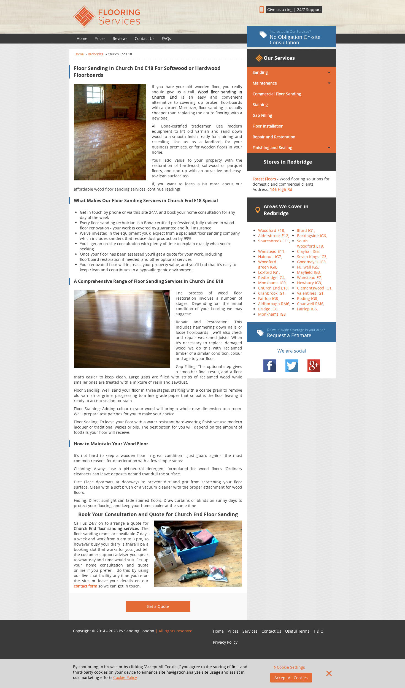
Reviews (120, 38)
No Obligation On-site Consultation (295, 37)
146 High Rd (281, 189)
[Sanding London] (158, 17)
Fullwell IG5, (308, 267)
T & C (318, 631)
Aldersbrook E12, (273, 235)
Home (82, 38)
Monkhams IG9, (272, 282)
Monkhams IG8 (272, 314)
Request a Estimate (296, 332)
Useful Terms (297, 631)
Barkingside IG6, (312, 235)
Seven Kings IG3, (312, 256)
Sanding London (139, 630)
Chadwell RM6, (310, 303)
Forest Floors (265, 179)
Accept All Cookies (291, 677)
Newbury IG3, (309, 282)
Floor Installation (268, 126)
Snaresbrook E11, (274, 240)
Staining (260, 104)
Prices (100, 38)
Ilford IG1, (306, 230)
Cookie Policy (125, 677)
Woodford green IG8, (267, 264)
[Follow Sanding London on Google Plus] (313, 365)
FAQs (166, 38)
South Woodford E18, (310, 243)
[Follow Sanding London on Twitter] (291, 365)
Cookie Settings (291, 667)
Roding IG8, (307, 298)
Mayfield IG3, (309, 272)
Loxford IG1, (269, 272)
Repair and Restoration (274, 136)
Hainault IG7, (270, 256)
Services (250, 631)
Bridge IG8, (268, 309)
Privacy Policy (225, 642)
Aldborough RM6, (274, 303)
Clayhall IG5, (308, 251)
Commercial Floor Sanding (277, 93)
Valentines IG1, (310, 293)
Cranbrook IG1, (271, 293)
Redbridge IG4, (271, 277)
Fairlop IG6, (307, 309)
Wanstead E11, (271, 251)
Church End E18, (273, 288)
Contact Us (145, 38)
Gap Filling (262, 115)
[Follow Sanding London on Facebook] (269, 365)
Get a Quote (158, 606)
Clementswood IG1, (314, 288)
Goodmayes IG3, (311, 261)
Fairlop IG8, (268, 298)
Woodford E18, (271, 230)
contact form (85, 586)
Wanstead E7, (309, 277)
